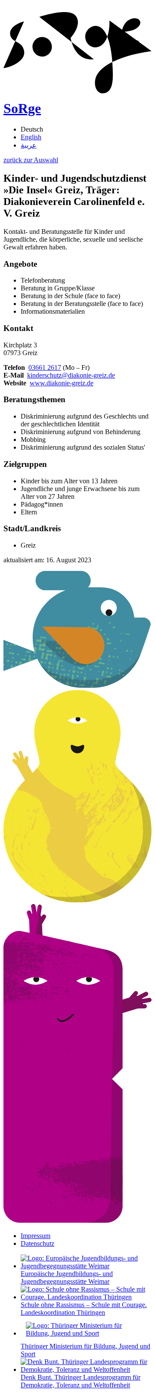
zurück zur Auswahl (30, 160)
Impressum (35, 1235)
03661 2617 (44, 367)
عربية (29, 145)
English (31, 137)
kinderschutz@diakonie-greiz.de (71, 375)
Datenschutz (37, 1243)
